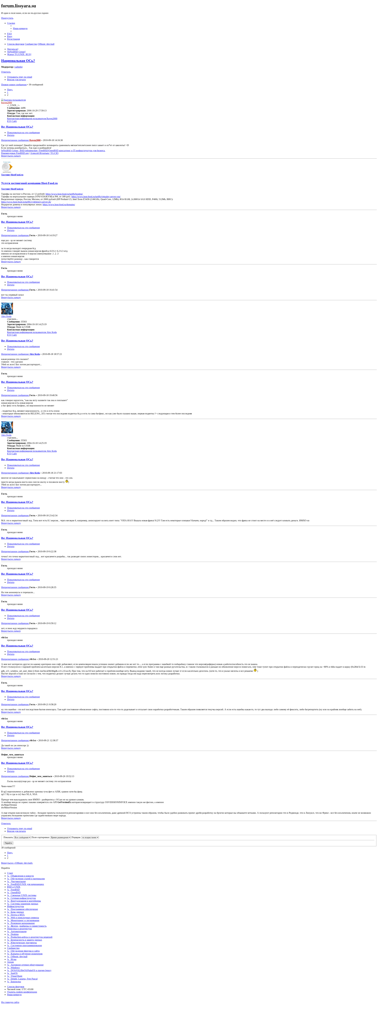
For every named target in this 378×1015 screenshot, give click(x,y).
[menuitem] (20, 28)
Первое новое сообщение (14, 84)
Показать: (9, 837)
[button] (10, 89)
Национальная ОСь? (18, 61)
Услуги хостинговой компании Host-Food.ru (29, 183)
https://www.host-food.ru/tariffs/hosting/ (64, 194)
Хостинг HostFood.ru (12, 174)
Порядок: (77, 837)
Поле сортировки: (41, 837)
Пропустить (7, 18)
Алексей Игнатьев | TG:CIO (44, 153)
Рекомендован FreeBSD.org (15, 153)
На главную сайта (10, 1002)
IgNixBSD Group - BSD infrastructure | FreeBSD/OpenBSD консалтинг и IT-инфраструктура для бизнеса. (53, 150)
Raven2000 (6, 102)
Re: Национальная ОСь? (17, 126)
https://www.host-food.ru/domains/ (59, 204)
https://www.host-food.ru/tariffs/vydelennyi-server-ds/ (26, 202)
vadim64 (18, 67)
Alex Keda (6, 316)
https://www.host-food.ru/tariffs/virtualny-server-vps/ (95, 196)
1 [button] (7, 92)
